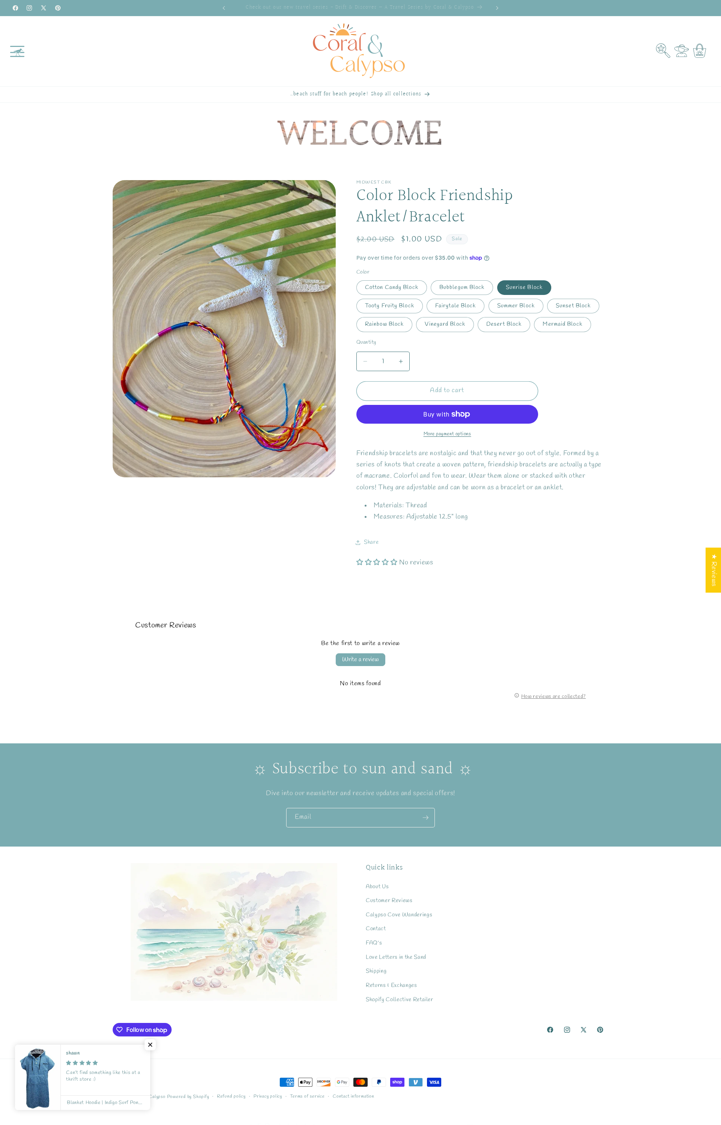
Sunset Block (573, 306)
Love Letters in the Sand (396, 957)
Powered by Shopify (188, 1097)
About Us (377, 886)
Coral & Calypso (149, 1097)
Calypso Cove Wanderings (399, 915)
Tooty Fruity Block (389, 306)
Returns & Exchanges (391, 985)
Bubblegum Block (462, 287)
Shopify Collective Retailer (399, 999)
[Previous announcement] (224, 8)
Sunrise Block (524, 287)
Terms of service (307, 1096)
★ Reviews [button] (713, 570)
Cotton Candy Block (391, 287)
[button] (17, 51)
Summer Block (516, 306)
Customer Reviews (389, 900)
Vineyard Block (445, 324)
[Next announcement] (497, 8)
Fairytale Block (455, 306)
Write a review (360, 659)
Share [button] (371, 542)
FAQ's (374, 943)
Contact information (353, 1096)
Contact (376, 929)
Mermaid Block (562, 324)
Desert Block (504, 324)
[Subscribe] (425, 817)
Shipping (376, 971)
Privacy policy (267, 1096)
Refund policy (231, 1096)
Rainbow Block (384, 324)
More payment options (447, 434)
